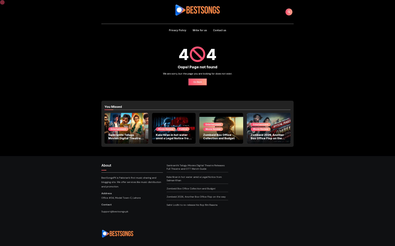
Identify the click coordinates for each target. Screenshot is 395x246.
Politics (183, 129)
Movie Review (165, 129)
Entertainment (118, 129)
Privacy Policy (177, 30)
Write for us (200, 30)
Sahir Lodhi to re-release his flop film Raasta (192, 205)
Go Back (197, 82)
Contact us (219, 30)
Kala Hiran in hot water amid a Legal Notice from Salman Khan (173, 138)
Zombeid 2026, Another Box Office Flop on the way (267, 138)
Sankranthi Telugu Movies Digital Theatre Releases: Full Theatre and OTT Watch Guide (124, 140)
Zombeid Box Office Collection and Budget (219, 136)
